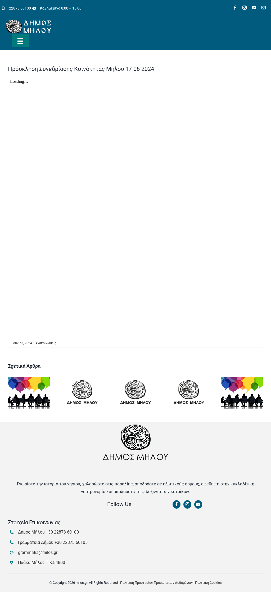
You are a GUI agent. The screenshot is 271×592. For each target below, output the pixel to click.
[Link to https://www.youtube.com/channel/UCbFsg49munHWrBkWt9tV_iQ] (198, 504)
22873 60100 (20, 8)
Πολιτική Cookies (208, 583)
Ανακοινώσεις (45, 343)
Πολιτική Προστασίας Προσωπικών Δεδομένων (156, 583)
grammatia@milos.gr (37, 552)
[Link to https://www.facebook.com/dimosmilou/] (176, 504)
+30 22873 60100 (62, 532)
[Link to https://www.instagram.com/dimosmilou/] (187, 504)
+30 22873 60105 (71, 542)
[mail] (263, 8)
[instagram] (244, 8)
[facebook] (235, 8)
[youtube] (254, 8)
